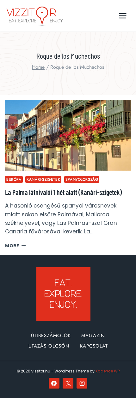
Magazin (93, 335)
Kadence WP (108, 371)
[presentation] (68, 135)
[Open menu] (122, 15)
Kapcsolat (94, 345)
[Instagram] (82, 383)
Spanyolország (81, 179)
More (15, 246)
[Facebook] (54, 383)
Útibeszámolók (51, 335)
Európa (14, 179)
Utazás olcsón (49, 345)
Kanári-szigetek (43, 179)
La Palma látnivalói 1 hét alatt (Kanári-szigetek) (63, 192)
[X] (68, 383)
